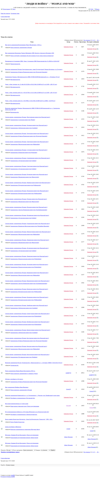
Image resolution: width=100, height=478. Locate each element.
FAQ (92, 9)
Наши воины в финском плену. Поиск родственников (24, 406)
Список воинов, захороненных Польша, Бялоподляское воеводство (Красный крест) (27, 330)
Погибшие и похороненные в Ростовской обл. (22, 398)
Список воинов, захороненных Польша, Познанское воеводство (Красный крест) (27, 190)
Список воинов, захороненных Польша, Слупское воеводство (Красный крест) (26, 150)
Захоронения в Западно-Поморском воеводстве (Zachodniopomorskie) (28, 210)
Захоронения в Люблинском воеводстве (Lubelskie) (24, 128)
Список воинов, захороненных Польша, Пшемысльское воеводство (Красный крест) (27, 182)
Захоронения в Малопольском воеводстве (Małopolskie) (25, 144)
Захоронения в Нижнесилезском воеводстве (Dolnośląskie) (25, 259)
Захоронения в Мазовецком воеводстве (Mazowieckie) (24, 177)
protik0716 (68, 373)
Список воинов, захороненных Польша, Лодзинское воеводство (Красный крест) (27, 248)
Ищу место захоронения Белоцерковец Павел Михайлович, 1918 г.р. (23, 45)
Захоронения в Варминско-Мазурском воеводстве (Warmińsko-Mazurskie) (29, 226)
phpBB (13, 475)
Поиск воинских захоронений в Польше (21, 47)
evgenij (68, 428)
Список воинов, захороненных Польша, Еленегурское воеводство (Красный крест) (27, 313)
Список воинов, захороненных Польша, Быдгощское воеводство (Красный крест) (27, 338)
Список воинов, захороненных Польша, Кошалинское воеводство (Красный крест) (27, 281)
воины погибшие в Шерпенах (13, 426)
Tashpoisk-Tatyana (68, 46)
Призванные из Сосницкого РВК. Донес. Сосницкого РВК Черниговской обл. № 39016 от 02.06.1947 (32, 61)
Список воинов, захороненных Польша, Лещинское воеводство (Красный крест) (26, 256)
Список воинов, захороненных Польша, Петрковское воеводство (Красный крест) (27, 215)
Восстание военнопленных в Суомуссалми (16, 403)
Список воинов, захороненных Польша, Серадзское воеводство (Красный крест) (26, 166)
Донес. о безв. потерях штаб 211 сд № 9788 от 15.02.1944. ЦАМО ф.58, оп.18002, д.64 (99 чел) (30, 100)
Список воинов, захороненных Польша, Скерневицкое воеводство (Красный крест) (27, 158)
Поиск (97, 9)
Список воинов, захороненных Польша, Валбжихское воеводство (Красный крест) (27, 321)
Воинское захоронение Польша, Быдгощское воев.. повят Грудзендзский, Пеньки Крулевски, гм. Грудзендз (33, 69)
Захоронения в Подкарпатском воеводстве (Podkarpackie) (25, 185)
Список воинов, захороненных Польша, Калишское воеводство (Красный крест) (26, 297)
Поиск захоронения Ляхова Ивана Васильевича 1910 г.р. (20, 371)
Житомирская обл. (15, 79)
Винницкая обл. (14, 112)
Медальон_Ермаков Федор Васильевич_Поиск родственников (21, 435)
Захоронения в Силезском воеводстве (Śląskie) (22, 119)
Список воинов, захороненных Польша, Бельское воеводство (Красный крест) (26, 346)
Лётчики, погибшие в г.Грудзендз (14, 379)
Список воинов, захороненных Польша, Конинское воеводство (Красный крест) (26, 289)
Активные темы (15, 13)
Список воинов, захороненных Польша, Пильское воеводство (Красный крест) (26, 207)
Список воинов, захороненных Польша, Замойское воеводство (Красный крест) (26, 305)
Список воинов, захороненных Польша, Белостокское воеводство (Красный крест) (27, 354)
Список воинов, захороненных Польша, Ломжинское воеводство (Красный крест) (27, 240)
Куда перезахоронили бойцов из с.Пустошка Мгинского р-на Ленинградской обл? (27, 412)
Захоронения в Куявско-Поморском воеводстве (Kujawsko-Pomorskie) (28, 72)
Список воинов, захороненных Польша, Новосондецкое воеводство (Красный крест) (28, 231)
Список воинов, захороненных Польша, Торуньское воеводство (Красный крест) (26, 133)
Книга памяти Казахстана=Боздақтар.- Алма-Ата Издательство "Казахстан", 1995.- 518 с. (29, 419)
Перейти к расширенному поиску (10, 452)
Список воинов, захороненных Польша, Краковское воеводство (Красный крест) (26, 272)
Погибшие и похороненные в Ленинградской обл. (23, 414)
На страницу (87, 40)
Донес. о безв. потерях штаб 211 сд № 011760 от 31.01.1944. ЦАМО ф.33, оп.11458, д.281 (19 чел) (31, 92)
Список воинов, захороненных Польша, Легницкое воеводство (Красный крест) (26, 264)
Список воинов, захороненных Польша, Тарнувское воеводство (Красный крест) (26, 141)
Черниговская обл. (15, 64)
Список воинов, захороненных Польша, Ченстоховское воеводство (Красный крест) (27, 117)
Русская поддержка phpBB (8, 476)
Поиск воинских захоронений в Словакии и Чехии (24, 373)
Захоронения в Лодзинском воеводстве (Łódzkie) (23, 160)
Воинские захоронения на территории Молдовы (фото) (25, 429)
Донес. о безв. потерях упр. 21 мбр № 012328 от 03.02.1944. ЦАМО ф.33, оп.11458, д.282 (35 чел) (31, 84)
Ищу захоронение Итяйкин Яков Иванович (16, 387)
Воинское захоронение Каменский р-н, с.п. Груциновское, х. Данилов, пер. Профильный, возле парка (32, 395)
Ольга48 (68, 405)
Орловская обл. (14, 365)
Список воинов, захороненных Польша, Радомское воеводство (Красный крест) (26, 174)
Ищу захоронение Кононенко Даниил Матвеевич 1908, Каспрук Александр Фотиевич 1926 (29, 53)
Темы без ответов (5, 13)
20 (97, 40)
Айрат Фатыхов (68, 437)
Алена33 (68, 389)
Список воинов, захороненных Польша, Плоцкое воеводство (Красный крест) (26, 199)
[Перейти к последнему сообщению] (98, 49)
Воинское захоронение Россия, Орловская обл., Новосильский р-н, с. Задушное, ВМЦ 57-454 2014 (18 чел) (33, 362)
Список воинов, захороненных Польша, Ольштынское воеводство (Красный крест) (27, 223)
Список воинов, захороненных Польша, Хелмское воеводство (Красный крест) (26, 125)
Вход (13, 9)
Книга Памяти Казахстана (17, 422)
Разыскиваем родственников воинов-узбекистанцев (24, 437)
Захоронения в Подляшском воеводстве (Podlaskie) (23, 357)
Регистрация (6, 9)
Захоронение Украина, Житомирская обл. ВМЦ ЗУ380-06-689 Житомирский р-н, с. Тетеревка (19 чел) (32, 77)
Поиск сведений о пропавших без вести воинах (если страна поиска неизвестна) (32, 55)
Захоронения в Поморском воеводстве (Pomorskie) (23, 152)
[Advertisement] (50, 29)
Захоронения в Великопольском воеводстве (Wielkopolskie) (26, 193)
